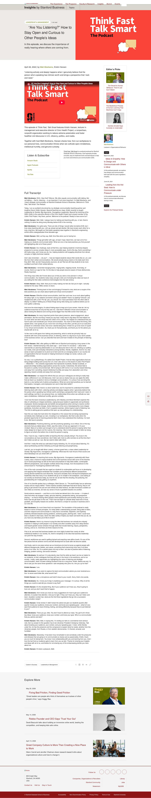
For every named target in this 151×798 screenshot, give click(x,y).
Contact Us (28, 785)
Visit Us (37, 785)
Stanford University (120, 795)
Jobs (123, 782)
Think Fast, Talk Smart (70, 151)
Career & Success (31, 665)
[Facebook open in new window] (107, 772)
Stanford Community (93, 782)
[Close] (145, 399)
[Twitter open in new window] (101, 772)
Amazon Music (32, 160)
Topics (71, 7)
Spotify (29, 169)
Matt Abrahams (46, 67)
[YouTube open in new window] (118, 772)
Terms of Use (106, 795)
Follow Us (92, 772)
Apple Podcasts (32, 165)
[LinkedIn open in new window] (124, 772)
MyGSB (121, 786)
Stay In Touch (47, 785)
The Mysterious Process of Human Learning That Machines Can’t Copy (114, 108)
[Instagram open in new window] (113, 772)
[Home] (27, 770)
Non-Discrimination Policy (78, 795)
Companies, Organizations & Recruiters (86, 778)
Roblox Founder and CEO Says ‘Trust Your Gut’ (52, 718)
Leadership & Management (37, 22)
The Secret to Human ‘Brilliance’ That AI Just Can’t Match (114, 87)
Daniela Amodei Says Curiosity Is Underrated (114, 127)
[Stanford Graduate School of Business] (31, 4)
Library (122, 778)
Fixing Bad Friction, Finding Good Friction (49, 692)
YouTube (30, 174)
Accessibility (62, 795)
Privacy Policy (94, 795)
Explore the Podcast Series (113, 210)
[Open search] (124, 3)
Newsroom (96, 786)
